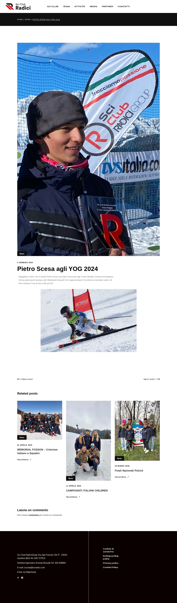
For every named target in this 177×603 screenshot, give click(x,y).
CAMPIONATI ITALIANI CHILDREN (87, 490)
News (27, 20)
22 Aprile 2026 (24, 445)
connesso (34, 515)
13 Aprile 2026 (73, 486)
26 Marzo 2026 (122, 466)
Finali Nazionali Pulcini (129, 470)
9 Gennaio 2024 (25, 263)
